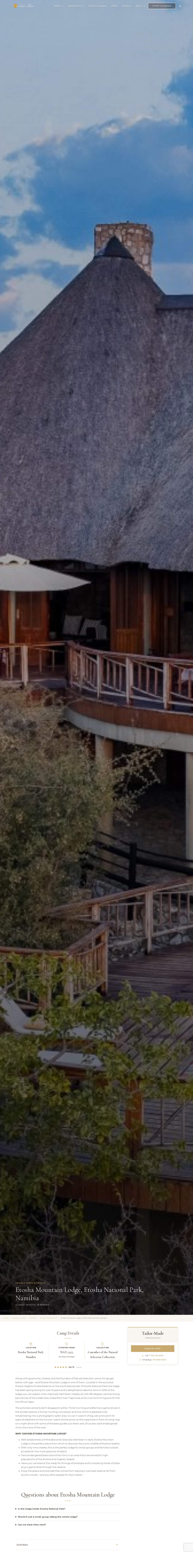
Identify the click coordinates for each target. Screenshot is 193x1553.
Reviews (126, 6)
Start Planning (161, 6)
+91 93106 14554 (159, 1360)
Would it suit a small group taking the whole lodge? (48, 1516)
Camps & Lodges (97, 6)
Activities (22, 1544)
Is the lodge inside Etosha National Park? (41, 1508)
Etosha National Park (48, 1318)
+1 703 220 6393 (156, 1356)
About (139, 6)
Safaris (57, 6)
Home (6, 1318)
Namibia (33, 1318)
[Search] (180, 6)
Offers (114, 6)
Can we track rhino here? (32, 1524)
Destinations (74, 6)
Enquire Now (153, 1348)
